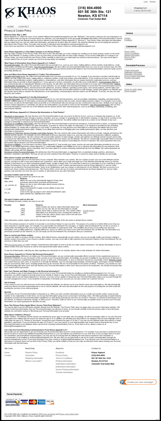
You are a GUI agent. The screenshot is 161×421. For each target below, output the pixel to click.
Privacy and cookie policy (69, 414)
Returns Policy (130, 57)
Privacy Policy (129, 51)
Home (10, 26)
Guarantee (128, 59)
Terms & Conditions (131, 53)
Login (146, 1)
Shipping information (132, 55)
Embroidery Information (133, 74)
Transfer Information (132, 78)
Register (153, 1)
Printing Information (131, 70)
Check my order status (133, 89)
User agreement (49, 414)
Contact (24, 26)
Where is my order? (33, 361)
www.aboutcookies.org (16, 245)
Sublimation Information (133, 72)
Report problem (130, 91)
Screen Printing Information (134, 76)
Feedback (128, 40)
